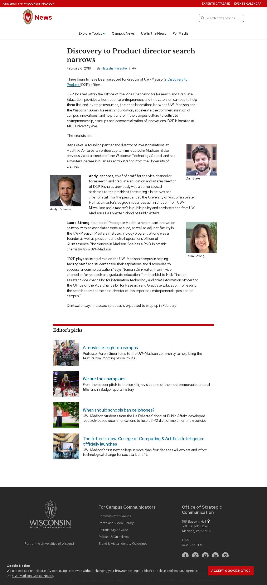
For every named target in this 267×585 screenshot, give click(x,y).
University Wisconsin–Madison (28, 3)
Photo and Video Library (116, 523)
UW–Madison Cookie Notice (32, 576)
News (43, 17)
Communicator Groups (114, 516)
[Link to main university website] (50, 515)
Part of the (50, 544)
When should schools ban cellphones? (119, 410)
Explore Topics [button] (90, 33)
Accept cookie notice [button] (230, 571)
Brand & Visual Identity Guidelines (122, 544)
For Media (181, 33)
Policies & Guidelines (113, 537)
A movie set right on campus (110, 347)
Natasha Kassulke (114, 68)
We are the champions (104, 379)
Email (186, 540)
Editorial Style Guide (113, 530)
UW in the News (153, 33)
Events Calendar (247, 3)
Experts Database (216, 3)
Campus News (123, 33)
